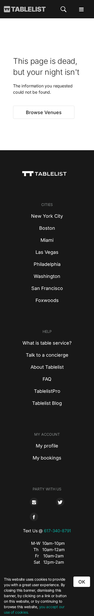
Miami (47, 240)
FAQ (47, 379)
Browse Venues (44, 112)
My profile (47, 446)
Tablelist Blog (47, 403)
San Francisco (47, 288)
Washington (47, 276)
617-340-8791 (57, 530)
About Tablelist (47, 367)
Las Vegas (47, 252)
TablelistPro (47, 391)
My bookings (47, 458)
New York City (47, 216)
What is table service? (47, 343)
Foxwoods (47, 300)
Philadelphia (47, 264)
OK (81, 582)
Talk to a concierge (47, 355)
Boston (47, 228)
